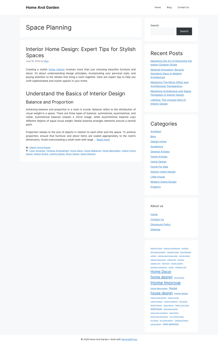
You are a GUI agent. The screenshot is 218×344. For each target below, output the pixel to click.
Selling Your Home (182, 305)
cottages (180, 260)
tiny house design (166, 320)
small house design (170, 309)
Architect (156, 131)
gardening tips (180, 267)
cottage (153, 256)
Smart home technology (159, 317)
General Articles (160, 151)
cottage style (155, 263)
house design (162, 293)
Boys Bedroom (185, 252)
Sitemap (155, 229)
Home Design (159, 161)
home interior (57, 69)
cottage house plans (158, 260)
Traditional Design (181, 320)
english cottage (177, 263)
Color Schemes (37, 150)
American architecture (172, 248)
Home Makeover (92, 150)
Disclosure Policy (161, 224)
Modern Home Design (163, 181)
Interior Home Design (39, 147)
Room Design (72, 154)
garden (171, 267)
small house (156, 309)
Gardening (157, 146)
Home (158, 7)
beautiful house (173, 252)
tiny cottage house (177, 317)
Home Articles (159, 156)
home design (161, 277)
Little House (158, 176)
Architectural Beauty (158, 252)
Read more (103, 139)
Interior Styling (41, 154)
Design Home (159, 141)
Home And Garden (42, 7)
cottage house (184, 256)
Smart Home (173, 313)
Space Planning (88, 154)
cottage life (171, 260)
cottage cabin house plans (168, 256)
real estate (183, 302)
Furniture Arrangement (57, 150)
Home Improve (166, 282)
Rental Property (156, 305)
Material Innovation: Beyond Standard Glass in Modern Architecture (167, 73)
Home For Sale (159, 166)
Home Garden (179, 278)
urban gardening (171, 324)
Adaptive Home (156, 248)
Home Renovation (111, 150)
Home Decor (76, 150)
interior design (181, 293)
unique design (156, 324)
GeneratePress (129, 339)
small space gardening (159, 313)
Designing (166, 263)
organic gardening (171, 302)
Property (156, 186)
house (173, 288)
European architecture (159, 267)
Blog (169, 7)
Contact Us (183, 7)
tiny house (154, 320)
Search (155, 25)
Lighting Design (57, 154)
